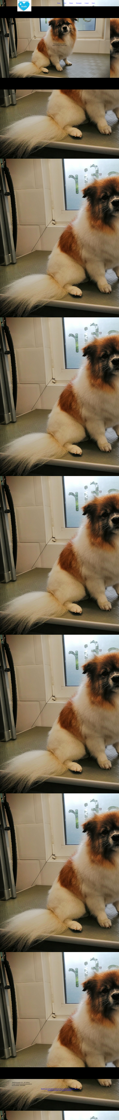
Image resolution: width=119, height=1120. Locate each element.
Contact (87, 3)
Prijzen (71, 3)
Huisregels (79, 3)
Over (65, 3)
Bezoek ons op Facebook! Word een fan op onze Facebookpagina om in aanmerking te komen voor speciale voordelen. (59, 1089)
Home (58, 3)
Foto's (93, 3)
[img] (26, 5)
